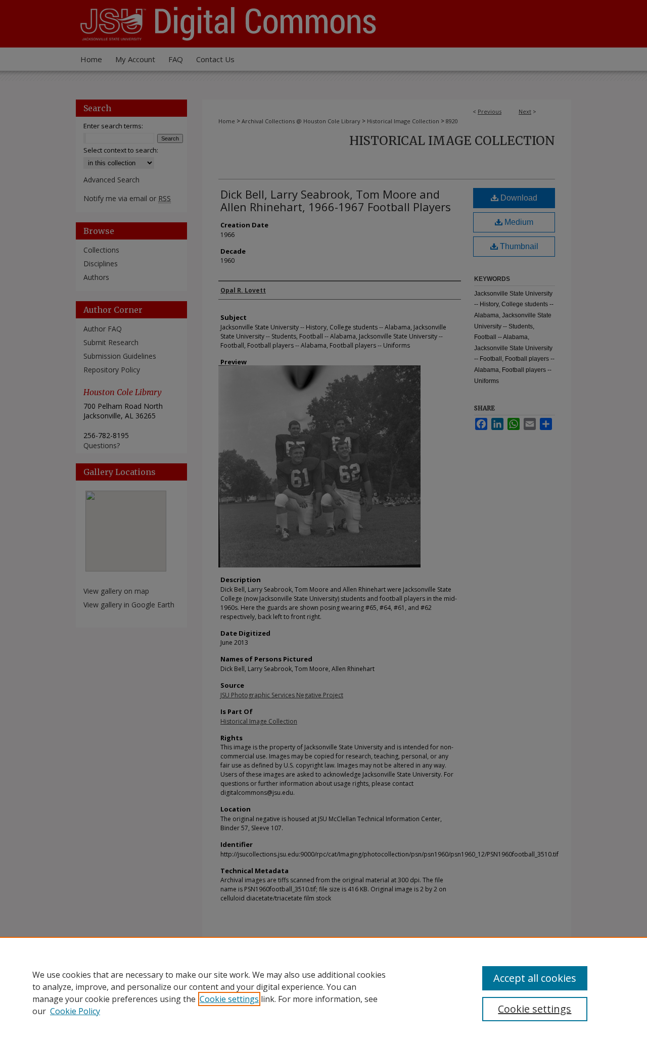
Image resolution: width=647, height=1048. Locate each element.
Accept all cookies (534, 978)
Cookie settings (229, 999)
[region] (323, 992)
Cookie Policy (75, 1011)
